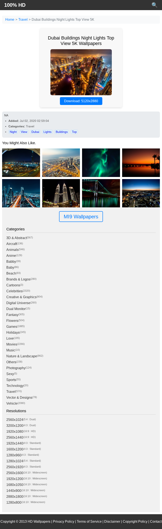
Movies (11, 344)
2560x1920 (14, 467)
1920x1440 (14, 443)
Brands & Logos (18, 279)
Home (9, 19)
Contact (156, 521)
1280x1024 (14, 461)
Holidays (13, 332)
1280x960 (13, 455)
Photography (16, 368)
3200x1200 (14, 425)
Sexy (10, 374)
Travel (23, 19)
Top (74, 131)
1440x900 (13, 490)
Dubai (35, 131)
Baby (10, 267)
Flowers (12, 320)
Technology (15, 386)
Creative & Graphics (21, 297)
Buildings (62, 131)
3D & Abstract (16, 238)
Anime (11, 255)
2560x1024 (14, 420)
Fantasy (12, 315)
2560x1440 (14, 437)
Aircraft (11, 244)
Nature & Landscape (21, 356)
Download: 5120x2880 (81, 101)
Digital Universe (18, 303)
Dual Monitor (16, 309)
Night (13, 131)
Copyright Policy (135, 521)
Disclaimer (112, 521)
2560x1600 (14, 473)
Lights (47, 131)
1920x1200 (14, 479)
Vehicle (12, 403)
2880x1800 (14, 496)
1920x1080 (14, 431)
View (24, 131)
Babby (11, 261)
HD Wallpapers (39, 521)
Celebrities (14, 291)
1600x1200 (14, 449)
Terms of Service (89, 521)
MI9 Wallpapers (81, 216)
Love (10, 338)
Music (10, 350)
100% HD (15, 5)
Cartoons (13, 285)
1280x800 (13, 502)
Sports (11, 380)
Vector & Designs (19, 397)
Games (11, 326)
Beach (11, 273)
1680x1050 (14, 485)
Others (11, 362)
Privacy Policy (63, 521)
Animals (12, 250)
